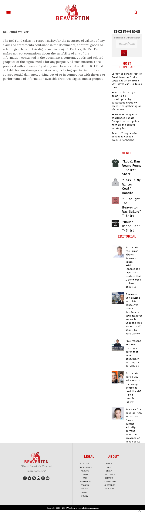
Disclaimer (86, 467)
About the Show (109, 467)
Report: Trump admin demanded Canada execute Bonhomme (124, 136)
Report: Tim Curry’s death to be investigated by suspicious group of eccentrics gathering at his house (126, 101)
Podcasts (109, 489)
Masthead (109, 474)
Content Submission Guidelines (110, 481)
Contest (84, 464)
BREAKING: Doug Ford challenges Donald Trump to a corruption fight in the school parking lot (125, 121)
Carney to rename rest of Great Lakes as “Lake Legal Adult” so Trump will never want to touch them (127, 80)
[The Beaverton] (72, 12)
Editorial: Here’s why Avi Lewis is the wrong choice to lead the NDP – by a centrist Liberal (133, 387)
